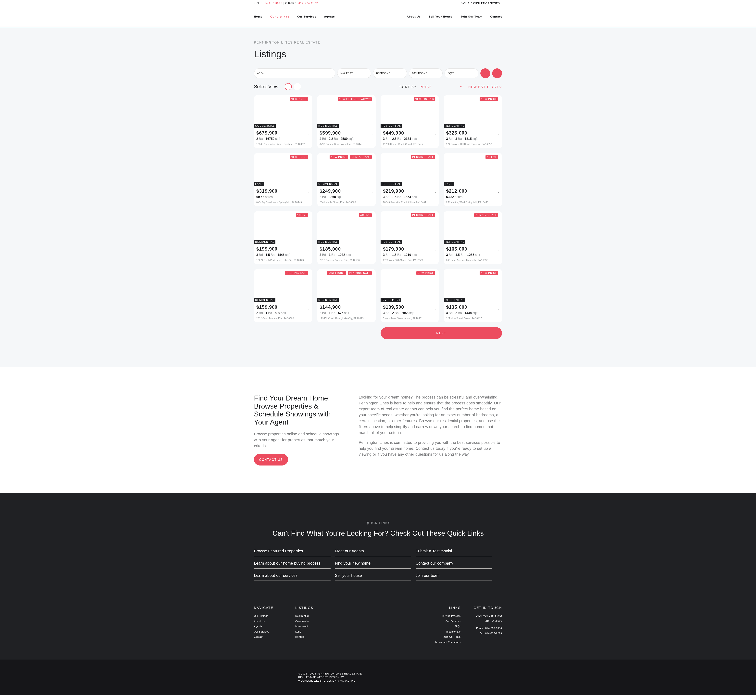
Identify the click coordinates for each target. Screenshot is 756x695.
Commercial (302, 621)
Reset (499, 73)
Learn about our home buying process (287, 563)
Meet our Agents (349, 551)
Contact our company (434, 563)
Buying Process (451, 616)
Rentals (299, 637)
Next (441, 333)
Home (258, 16)
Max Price (346, 73)
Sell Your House (441, 16)
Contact (496, 16)
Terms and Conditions (448, 642)
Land (298, 631)
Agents (329, 16)
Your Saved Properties (481, 3)
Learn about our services (275, 575)
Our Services (306, 16)
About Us (414, 16)
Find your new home (353, 563)
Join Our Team (471, 16)
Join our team (428, 575)
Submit (487, 73)
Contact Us (271, 459)
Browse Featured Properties (278, 551)
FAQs (458, 626)
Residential (302, 616)
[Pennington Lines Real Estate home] (378, 17)
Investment (301, 626)
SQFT (451, 73)
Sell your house (348, 575)
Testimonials (453, 631)
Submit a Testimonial (434, 551)
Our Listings (279, 16)
